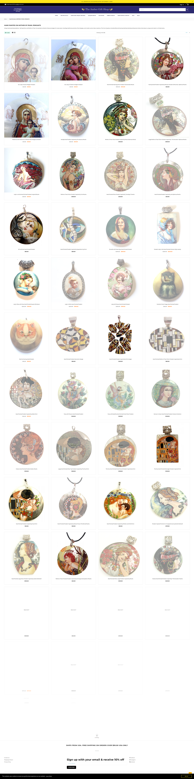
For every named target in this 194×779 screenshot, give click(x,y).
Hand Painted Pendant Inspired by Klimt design (120, 359)
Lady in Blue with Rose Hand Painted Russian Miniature (26, 304)
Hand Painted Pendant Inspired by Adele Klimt (26, 414)
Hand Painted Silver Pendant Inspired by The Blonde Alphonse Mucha (26, 749)
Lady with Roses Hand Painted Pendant (120, 304)
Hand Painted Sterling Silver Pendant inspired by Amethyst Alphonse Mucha (73, 694)
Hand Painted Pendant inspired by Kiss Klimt (26, 524)
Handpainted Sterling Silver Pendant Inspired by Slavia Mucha (120, 639)
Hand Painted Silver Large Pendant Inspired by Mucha (120, 578)
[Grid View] (13, 32)
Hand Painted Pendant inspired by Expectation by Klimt (73, 249)
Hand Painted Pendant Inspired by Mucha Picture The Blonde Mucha (73, 524)
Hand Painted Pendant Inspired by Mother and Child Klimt (120, 524)
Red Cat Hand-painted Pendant (26, 359)
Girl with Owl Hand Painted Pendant (26, 249)
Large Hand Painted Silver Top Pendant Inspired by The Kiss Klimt (73, 469)
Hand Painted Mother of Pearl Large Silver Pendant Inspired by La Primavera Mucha (167, 639)
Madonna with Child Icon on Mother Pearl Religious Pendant (26, 139)
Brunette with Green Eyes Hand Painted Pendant (120, 249)
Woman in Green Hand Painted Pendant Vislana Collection (167, 414)
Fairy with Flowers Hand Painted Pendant (73, 414)
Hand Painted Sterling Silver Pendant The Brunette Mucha (120, 84)
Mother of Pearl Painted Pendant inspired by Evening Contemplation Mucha (73, 578)
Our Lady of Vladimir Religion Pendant (73, 84)
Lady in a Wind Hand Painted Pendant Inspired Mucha (26, 194)
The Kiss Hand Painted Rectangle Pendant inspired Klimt (167, 469)
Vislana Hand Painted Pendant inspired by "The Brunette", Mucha (167, 578)
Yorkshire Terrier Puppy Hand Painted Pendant (167, 304)
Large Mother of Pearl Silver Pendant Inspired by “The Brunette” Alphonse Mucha (167, 139)
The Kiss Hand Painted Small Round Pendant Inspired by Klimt (120, 469)
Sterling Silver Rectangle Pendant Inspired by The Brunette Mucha (26, 639)
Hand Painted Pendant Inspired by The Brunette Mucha (73, 639)
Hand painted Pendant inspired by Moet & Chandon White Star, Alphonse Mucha (167, 84)
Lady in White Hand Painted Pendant (73, 304)
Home (5, 19)
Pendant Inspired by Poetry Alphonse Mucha (167, 749)
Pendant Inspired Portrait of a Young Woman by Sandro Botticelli (167, 524)
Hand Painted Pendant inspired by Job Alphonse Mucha (168, 194)
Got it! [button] (186, 776)
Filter (8, 32)
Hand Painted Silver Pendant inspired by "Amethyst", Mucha (121, 194)
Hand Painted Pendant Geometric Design (73, 359)
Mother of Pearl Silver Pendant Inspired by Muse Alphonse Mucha (120, 139)
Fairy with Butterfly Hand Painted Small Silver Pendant (120, 414)
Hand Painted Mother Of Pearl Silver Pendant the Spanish (26, 694)
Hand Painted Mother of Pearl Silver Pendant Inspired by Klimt (167, 359)
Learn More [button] (49, 776)
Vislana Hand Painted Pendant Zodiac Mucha (26, 469)
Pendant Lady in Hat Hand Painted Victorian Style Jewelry (167, 249)
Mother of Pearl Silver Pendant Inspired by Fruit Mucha (73, 194)
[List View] (15, 32)
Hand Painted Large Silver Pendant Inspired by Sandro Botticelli (27, 578)
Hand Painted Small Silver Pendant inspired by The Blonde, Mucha (167, 694)
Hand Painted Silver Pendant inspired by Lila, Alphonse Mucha (120, 694)
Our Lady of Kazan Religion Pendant (26, 84)
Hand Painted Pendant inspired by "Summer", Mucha (120, 749)
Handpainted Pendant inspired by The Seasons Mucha (73, 139)
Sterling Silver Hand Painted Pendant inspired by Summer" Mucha (73, 749)
